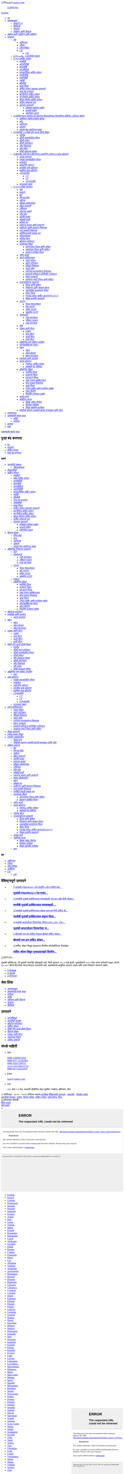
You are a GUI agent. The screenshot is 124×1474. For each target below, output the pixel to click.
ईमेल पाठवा (6, 1102)
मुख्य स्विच (52, 1097)
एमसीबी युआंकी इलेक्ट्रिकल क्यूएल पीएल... (34, 916)
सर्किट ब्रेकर (12, 450)
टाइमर (19, 1097)
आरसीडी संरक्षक (8, 1097)
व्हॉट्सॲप (5, 1105)
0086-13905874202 (16, 1058)
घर (8, 444)
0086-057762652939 (17, 1068)
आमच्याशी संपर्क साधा (10, 431)
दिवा (60, 1097)
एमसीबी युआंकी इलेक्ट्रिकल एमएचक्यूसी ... (34, 904)
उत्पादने (10, 447)
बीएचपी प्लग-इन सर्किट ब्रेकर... (29, 939)
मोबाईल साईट (82, 1094)
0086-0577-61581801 (17, 1060)
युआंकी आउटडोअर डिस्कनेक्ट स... (31, 928)
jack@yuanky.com (15, 2)
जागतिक (44, 1094)
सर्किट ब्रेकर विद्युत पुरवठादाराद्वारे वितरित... (35, 951)
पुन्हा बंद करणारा (14, 453)
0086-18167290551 (16, 1063)
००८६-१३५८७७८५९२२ (17, 1066)
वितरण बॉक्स (28, 1097)
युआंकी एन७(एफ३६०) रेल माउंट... (30, 893)
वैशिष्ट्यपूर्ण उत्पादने (57, 1094)
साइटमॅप (70, 1094)
